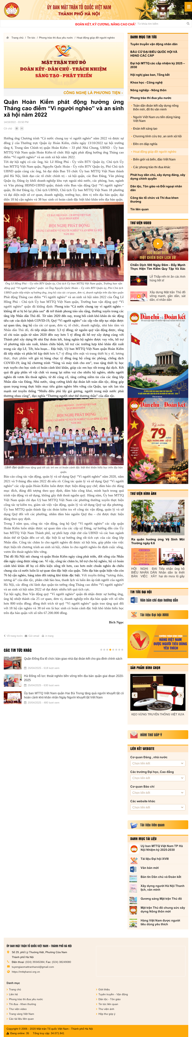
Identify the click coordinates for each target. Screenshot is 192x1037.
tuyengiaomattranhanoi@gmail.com (33, 966)
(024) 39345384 (34, 961)
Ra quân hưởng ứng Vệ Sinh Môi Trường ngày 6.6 (157, 541)
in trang (49, 635)
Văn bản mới (150, 867)
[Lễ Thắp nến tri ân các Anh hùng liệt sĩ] (138, 281)
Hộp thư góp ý (106, 1013)
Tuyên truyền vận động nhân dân (154, 44)
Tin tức (31, 37)
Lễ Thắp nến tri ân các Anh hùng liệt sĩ (167, 278)
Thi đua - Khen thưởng (22, 1004)
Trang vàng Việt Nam (21, 1013)
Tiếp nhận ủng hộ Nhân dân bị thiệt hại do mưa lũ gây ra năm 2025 (171, 572)
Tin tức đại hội (141, 591)
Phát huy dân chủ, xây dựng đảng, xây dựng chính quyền (157, 176)
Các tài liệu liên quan (21, 1018)
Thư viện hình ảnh (143, 493)
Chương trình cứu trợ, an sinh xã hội (157, 136)
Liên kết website (142, 748)
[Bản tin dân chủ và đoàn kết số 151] (158, 441)
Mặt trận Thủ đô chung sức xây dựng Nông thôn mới (163, 909)
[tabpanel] (64, 683)
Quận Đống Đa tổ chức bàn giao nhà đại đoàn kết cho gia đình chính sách (73, 658)
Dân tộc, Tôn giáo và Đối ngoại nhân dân (156, 188)
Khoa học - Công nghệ (146, 82)
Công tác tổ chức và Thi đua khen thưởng (154, 199)
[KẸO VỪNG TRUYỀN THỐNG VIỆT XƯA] (157, 692)
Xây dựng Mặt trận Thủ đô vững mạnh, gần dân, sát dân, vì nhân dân (167, 296)
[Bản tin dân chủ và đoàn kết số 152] (158, 354)
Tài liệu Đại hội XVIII (155, 858)
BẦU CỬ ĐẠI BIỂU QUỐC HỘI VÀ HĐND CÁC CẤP (153, 53)
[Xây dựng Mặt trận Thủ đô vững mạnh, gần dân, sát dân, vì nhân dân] (138, 296)
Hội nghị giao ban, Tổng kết (150, 74)
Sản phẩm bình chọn (145, 667)
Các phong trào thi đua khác (151, 167)
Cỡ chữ (8, 128)
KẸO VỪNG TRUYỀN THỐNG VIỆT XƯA (157, 714)
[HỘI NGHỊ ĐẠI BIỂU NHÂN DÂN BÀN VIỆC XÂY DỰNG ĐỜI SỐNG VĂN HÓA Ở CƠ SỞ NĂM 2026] (144, 556)
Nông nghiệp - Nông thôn (148, 90)
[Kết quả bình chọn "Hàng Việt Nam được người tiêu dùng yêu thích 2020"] (158, 641)
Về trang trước (15, 635)
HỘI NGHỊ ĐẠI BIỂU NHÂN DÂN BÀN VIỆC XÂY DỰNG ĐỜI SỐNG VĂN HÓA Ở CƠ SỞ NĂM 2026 (144, 572)
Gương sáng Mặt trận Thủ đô (161, 898)
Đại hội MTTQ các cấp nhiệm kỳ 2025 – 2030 (157, 65)
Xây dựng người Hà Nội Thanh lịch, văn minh (162, 887)
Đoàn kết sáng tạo (145, 128)
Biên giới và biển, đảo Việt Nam (154, 159)
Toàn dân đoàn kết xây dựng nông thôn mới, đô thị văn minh (155, 107)
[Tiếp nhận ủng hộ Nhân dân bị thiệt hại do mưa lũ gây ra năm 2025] (171, 556)
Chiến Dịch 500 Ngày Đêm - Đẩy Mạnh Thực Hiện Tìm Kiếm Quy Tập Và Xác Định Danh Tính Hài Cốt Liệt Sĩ (157, 267)
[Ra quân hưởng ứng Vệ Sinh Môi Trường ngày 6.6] (157, 517)
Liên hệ (13, 994)
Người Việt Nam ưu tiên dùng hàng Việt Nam (156, 118)
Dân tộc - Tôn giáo (109, 999)
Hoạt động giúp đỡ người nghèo (96, 37)
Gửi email (33, 635)
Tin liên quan (139, 209)
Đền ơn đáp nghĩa (145, 144)
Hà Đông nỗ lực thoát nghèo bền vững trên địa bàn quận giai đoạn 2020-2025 (74, 678)
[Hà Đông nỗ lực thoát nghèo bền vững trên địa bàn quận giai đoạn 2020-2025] (13, 680)
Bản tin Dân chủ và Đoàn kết (161, 876)
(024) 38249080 (61, 961)
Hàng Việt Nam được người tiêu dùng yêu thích (160, 922)
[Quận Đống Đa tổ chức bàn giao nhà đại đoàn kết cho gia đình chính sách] (13, 663)
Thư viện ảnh (106, 1008)
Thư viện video (140, 222)
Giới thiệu (104, 989)
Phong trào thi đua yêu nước (56, 37)
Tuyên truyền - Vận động (113, 994)
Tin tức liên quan (108, 1004)
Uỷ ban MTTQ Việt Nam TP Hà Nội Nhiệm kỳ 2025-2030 (162, 847)
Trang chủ (17, 37)
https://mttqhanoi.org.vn (26, 971)
